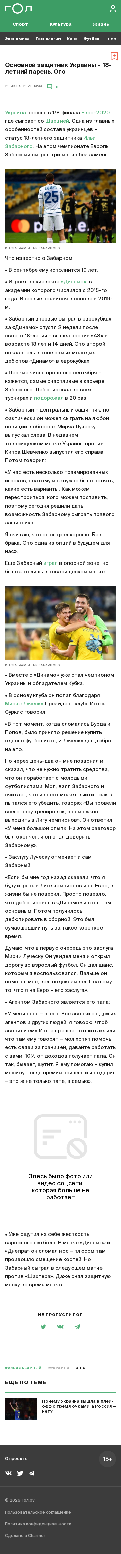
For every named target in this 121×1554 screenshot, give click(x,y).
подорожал (49, 398)
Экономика (17, 39)
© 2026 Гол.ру (19, 1501)
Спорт (20, 24)
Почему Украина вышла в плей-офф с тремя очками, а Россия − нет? (79, 1406)
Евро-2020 (95, 112)
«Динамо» (73, 281)
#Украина (59, 1368)
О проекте (16, 1459)
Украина (15, 112)
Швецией (57, 121)
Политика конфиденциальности (38, 1524)
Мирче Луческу (23, 703)
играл (50, 563)
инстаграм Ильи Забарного (32, 248)
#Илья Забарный (23, 1368)
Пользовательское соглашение (38, 1513)
